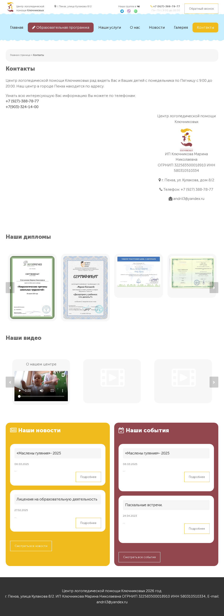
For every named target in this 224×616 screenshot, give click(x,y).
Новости (157, 27)
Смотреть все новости (31, 546)
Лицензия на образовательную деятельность (57, 499)
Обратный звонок (201, 8)
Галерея (181, 27)
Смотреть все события (139, 557)
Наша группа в (127, 6)
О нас (135, 27)
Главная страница (20, 55)
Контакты (205, 27)
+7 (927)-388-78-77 (166, 6)
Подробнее (88, 477)
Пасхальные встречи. (143, 505)
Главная (16, 27)
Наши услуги (109, 27)
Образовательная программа (62, 27)
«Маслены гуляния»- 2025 (39, 453)
